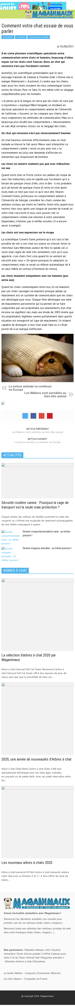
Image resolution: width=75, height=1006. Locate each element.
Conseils (21, 37)
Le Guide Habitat (13, 973)
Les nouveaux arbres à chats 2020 (26, 862)
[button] (13, 14)
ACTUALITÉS (12, 455)
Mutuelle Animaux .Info (37, 949)
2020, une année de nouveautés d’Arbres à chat (36, 759)
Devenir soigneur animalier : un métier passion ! (47, 548)
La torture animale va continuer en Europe (38, 442)
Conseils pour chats (38, 37)
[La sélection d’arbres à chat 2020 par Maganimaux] (37, 614)
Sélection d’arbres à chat (18, 961)
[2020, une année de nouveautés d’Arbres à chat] (37, 718)
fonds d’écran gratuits (28, 953)
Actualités (8, 37)
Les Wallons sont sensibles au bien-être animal (45, 394)
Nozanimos (39, 961)
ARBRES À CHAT (15, 570)
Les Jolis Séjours (13, 978)
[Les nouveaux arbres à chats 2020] (37, 821)
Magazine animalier (52, 957)
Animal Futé (33, 957)
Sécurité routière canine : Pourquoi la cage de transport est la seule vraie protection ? (35, 504)
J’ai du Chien (18, 957)
